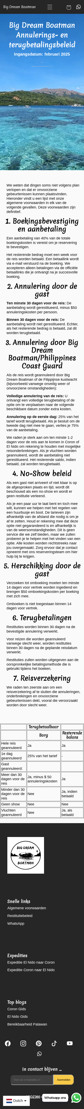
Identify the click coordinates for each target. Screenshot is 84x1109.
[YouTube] (70, 1044)
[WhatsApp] (39, 1054)
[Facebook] (8, 1044)
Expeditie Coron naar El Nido (31, 970)
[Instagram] (23, 1044)
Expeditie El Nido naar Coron (31, 962)
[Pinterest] (39, 1044)
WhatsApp (15, 923)
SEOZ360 (32, 1097)
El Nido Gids (17, 1017)
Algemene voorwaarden (26, 908)
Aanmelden (63, 1079)
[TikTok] (54, 1044)
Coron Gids (16, 1009)
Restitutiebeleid (19, 916)
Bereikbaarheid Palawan (27, 1024)
